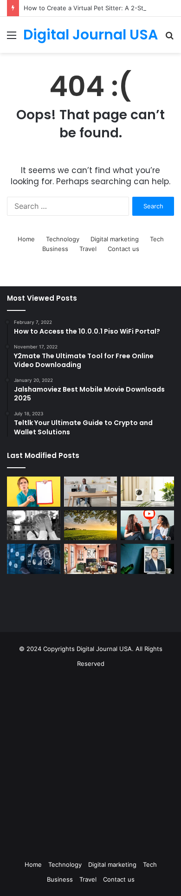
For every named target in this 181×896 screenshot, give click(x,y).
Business (55, 248)
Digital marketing (114, 239)
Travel (88, 248)
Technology (62, 239)
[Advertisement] (90, 761)
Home (26, 239)
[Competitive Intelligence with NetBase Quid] (33, 559)
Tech (157, 239)
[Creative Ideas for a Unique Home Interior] (90, 559)
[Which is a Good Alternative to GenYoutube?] (147, 525)
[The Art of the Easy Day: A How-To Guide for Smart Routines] (90, 492)
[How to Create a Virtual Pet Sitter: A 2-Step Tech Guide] (147, 492)
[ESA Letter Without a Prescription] (33, 492)
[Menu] (11, 38)
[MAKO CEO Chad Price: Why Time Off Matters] (147, 559)
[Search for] (169, 38)
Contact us (123, 248)
